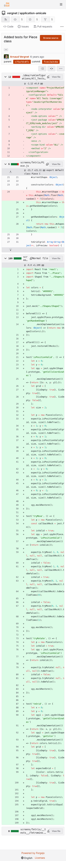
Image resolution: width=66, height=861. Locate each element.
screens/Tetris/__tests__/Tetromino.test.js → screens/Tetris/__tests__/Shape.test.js (33, 831)
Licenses (40, 857)
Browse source (50, 38)
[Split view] (51, 68)
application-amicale (33, 13)
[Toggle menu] (61, 4)
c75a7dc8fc (22, 61)
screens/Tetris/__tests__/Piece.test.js (25, 258)
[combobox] (42, 68)
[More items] (62, 26)
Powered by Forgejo (33, 852)
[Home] (7, 4)
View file (56, 76)
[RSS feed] (5, 19)
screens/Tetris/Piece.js (32, 164)
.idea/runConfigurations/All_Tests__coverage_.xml (34, 77)
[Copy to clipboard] (47, 76)
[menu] (61, 68)
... (6, 49)
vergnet (12, 13)
